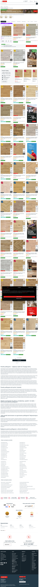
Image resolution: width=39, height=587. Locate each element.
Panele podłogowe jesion (22, 446)
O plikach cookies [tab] (30, 287)
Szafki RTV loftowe (3, 528)
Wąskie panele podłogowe (23, 465)
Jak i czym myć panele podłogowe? (5, 483)
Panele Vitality (21, 469)
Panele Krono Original (22, 451)
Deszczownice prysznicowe (32, 527)
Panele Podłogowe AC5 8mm (23, 466)
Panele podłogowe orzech (4, 455)
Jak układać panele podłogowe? (23, 484)
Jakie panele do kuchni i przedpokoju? (5, 487)
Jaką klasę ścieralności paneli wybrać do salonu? (6, 484)
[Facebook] (1, 562)
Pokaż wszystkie (4, 81)
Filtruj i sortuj (3, 21)
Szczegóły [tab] (19, 287)
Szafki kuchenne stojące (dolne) (14, 528)
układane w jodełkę (22, 378)
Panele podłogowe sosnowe (4, 469)
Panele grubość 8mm (3, 461)
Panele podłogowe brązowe (23, 470)
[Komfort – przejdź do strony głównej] (4, 577)
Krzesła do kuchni (12, 527)
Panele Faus (21, 462)
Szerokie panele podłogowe (23, 455)
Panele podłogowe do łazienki (23, 447)
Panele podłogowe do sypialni (4, 474)
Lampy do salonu (3, 527)
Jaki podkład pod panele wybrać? (23, 487)
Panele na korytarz (3, 465)
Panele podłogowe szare (4, 446)
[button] (25, 1)
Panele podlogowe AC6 (22, 443)
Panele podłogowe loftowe (4, 442)
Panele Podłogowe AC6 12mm (23, 474)
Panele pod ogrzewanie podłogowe (5, 451)
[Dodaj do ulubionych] (24, 25)
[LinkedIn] (2, 564)
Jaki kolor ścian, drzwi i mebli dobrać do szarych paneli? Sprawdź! (27, 488)
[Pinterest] (6, 562)
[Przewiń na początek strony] (37, 551)
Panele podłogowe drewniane (4, 447)
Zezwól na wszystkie (19, 296)
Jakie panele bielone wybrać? (23, 483)
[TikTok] (1, 564)
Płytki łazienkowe (31, 526)
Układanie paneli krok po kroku (23, 491)
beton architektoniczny (18, 377)
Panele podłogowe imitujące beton (24, 459)
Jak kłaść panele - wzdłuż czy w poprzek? (24, 492)
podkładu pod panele (20, 423)
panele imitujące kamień (12, 377)
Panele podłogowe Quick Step (4, 443)
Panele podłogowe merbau (23, 461)
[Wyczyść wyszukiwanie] (35, 4)
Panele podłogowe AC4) (4, 459)
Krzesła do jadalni (22, 527)
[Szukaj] (37, 4)
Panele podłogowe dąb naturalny (5, 470)
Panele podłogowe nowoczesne (4, 466)
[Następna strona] (23, 362)
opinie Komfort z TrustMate (30, 503)
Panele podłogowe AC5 (22, 442)
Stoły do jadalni (21, 526)
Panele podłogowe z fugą (4, 456)
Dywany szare (21, 528)
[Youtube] (2, 562)
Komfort (2, 6)
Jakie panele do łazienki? (4, 488)
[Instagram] (4, 562)
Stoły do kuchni (12, 526)
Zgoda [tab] (8, 287)
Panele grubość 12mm (3, 462)
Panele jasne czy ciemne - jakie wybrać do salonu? (7, 491)
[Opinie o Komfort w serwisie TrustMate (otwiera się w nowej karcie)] (29, 506)
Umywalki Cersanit (31, 528)
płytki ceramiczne (26, 377)
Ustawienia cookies (18, 298)
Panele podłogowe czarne (23, 456)
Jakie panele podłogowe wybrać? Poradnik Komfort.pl (7, 492)
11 (21, 362)
